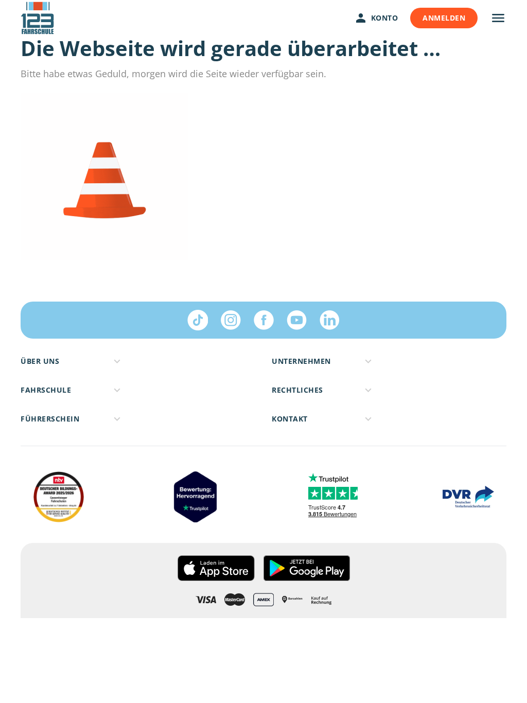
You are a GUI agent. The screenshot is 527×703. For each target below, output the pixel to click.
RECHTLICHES (297, 390)
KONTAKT (290, 419)
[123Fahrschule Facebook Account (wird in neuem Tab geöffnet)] (263, 320)
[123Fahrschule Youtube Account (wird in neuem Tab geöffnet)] (296, 320)
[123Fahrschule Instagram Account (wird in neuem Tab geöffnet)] (230, 320)
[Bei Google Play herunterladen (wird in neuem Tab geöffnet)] (306, 568)
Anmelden (444, 18)
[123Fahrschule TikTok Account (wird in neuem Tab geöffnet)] (197, 320)
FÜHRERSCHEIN (50, 419)
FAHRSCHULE (46, 390)
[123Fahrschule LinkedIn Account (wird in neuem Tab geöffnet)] (329, 320)
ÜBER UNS (40, 361)
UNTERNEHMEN (301, 361)
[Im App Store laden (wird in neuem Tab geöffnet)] (216, 568)
